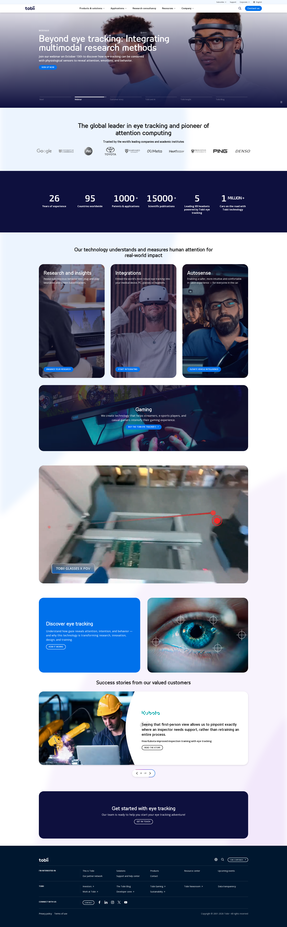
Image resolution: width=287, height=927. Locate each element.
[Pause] (281, 102)
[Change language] (216, 860)
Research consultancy (144, 8)
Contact (154, 876)
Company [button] (186, 8)
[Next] (150, 773)
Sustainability (156, 891)
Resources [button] (167, 8)
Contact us (253, 8)
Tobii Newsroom (192, 886)
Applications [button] (117, 8)
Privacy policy (45, 913)
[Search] (239, 8)
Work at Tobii (89, 891)
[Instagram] (112, 903)
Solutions (120, 870)
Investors (87, 886)
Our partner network (92, 876)
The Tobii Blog (123, 886)
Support (233, 2)
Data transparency (227, 886)
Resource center (192, 870)
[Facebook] (99, 903)
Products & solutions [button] (91, 8)
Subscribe (220, 2)
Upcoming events (226, 870)
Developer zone (124, 891)
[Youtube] (125, 903)
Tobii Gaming (156, 886)
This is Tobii (88, 870)
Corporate (243, 2)
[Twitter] (119, 903)
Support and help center (128, 876)
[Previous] (137, 773)
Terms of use (60, 913)
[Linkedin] (105, 903)
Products (154, 870)
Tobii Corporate (236, 860)
